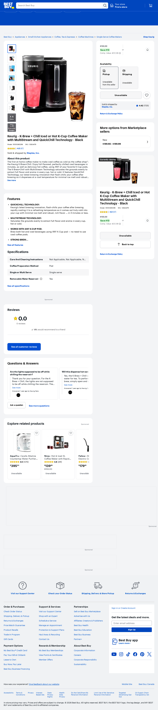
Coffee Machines (86, 37)
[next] (86, 340)
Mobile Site (127, 684)
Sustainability (80, 664)
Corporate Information (84, 650)
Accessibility (9, 693)
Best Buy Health (81, 625)
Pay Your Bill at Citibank (14, 655)
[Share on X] (149, 654)
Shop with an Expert (48, 616)
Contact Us (44, 639)
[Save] (146, 95)
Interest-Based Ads (40, 694)
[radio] (109, 78)
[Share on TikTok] (128, 654)
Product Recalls (11, 630)
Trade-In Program (12, 634)
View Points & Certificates (50, 655)
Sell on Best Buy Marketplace (87, 611)
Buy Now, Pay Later (12, 664)
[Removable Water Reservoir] (41, 279)
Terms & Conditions (20, 694)
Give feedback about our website (44, 684)
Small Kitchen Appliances (39, 37)
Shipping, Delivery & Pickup (16, 616)
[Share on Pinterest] (142, 654)
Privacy (31, 693)
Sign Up (131, 629)
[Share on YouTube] (114, 654)
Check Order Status (13, 611)
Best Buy (8, 37)
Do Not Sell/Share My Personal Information (79, 694)
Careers (77, 655)
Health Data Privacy (62, 695)
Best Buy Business (82, 634)
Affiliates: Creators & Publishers (88, 620)
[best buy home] (9, 5)
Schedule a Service (47, 620)
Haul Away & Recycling (49, 634)
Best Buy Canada (146, 684)
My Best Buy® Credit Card (15, 650)
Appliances (20, 37)
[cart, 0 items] (150, 5)
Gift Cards (8, 639)
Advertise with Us (82, 616)
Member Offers (46, 659)
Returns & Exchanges (13, 620)
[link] (24, 346)
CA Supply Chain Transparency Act (142, 694)
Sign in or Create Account (123, 608)
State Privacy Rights (50, 695)
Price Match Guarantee (14, 625)
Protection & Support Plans (51, 630)
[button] (118, 5)
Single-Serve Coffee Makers (109, 37)
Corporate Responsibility (85, 659)
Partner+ (78, 639)
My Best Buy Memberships (51, 650)
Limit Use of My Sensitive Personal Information (104, 694)
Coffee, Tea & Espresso (64, 37)
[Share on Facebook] (135, 654)
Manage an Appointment (50, 625)
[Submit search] (105, 5)
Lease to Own (10, 659)
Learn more (125, 643)
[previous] (10, 340)
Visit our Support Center (50, 611)
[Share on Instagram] (121, 654)
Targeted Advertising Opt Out (125, 695)
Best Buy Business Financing (17, 669)
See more (11, 180)
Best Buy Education (83, 630)
